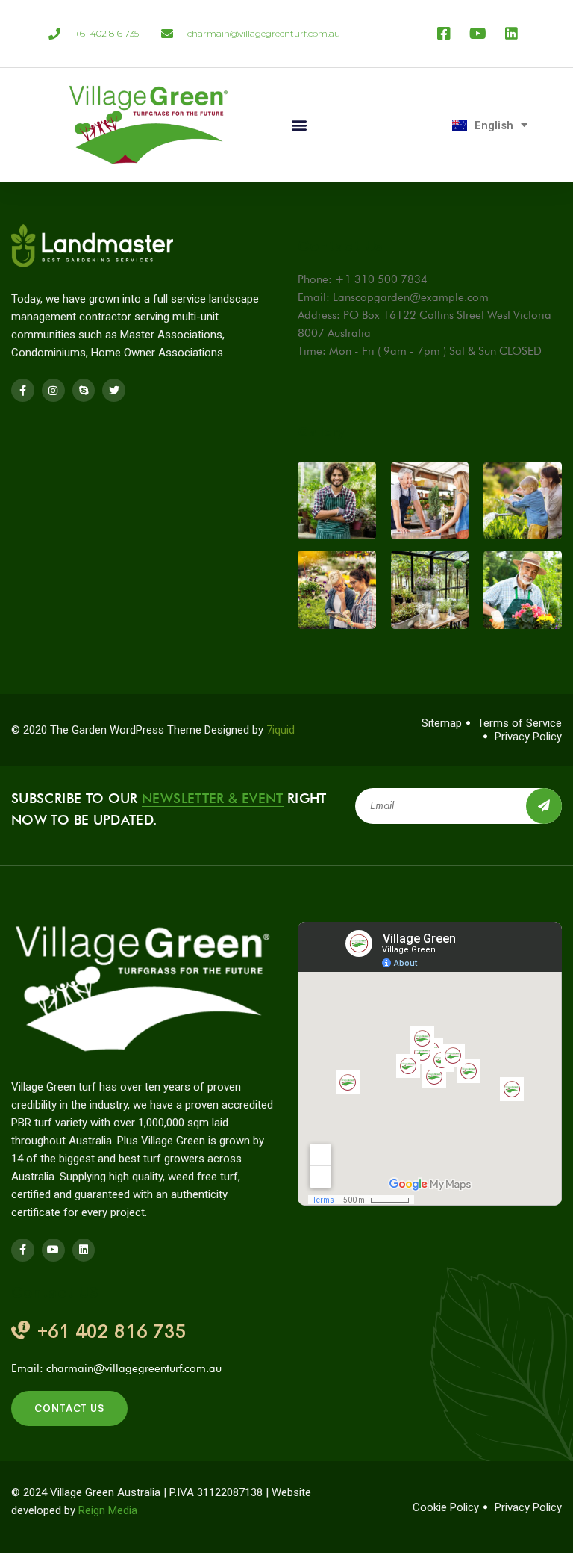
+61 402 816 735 (112, 1331)
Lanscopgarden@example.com (411, 297)
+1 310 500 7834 (381, 279)
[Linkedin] (84, 1250)
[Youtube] (53, 1250)
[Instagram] (53, 390)
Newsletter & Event (212, 798)
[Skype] (84, 390)
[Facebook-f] (22, 390)
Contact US (69, 1408)
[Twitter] (113, 390)
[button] (298, 125)
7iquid (280, 730)
